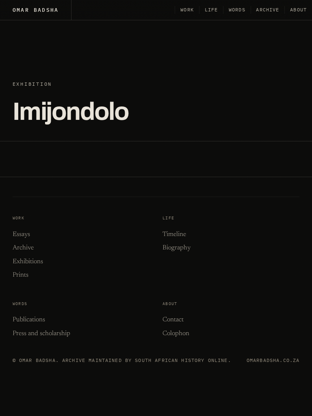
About (298, 9)
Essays (21, 234)
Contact (173, 319)
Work (187, 9)
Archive (267, 9)
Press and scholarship (41, 333)
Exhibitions (28, 261)
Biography (176, 248)
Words (237, 9)
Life (211, 9)
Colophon (175, 333)
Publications (29, 319)
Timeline (174, 234)
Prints (20, 275)
